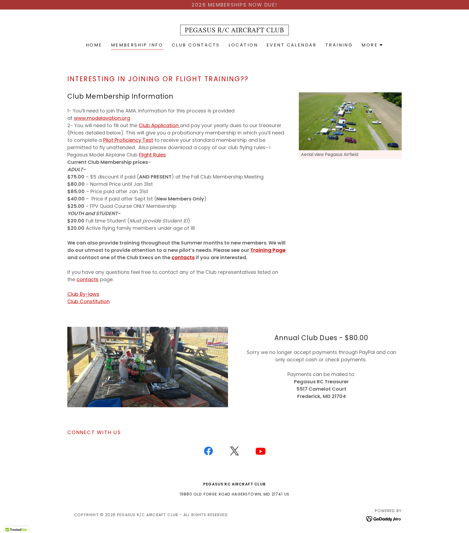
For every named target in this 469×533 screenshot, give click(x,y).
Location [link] (243, 45)
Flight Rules (152, 154)
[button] (372, 45)
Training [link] (339, 45)
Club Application (159, 125)
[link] (234, 30)
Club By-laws (83, 294)
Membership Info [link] (137, 45)
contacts (88, 279)
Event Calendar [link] (292, 45)
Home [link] (94, 45)
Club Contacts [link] (196, 45)
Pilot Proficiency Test (128, 140)
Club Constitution (88, 301)
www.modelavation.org (102, 118)
